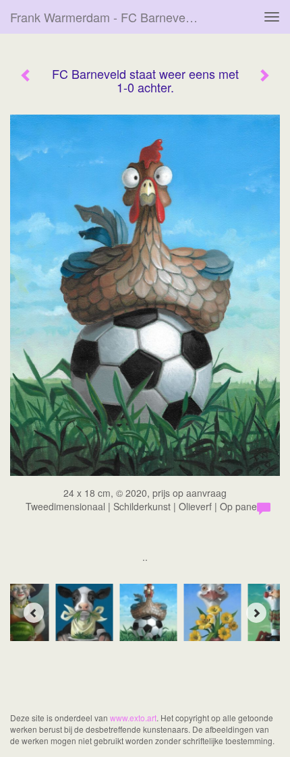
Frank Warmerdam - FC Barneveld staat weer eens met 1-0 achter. (110, 17)
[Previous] (34, 613)
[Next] (256, 613)
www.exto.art (133, 717)
